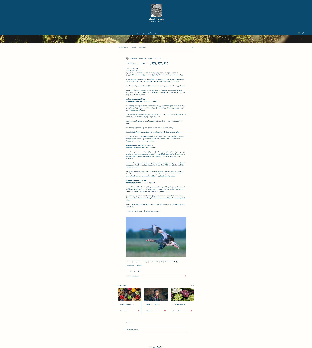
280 (166, 262)
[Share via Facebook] (126, 271)
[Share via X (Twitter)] (130, 271)
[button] (192, 47)
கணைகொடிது (130, 265)
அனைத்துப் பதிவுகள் (123, 47)
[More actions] (185, 58)
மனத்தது (145, 262)
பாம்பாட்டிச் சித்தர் (174, 262)
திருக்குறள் (133, 47)
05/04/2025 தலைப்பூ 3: (127, 304)
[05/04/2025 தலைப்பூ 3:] (129, 294)
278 (157, 262)
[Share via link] (138, 271)
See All (192, 285)
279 (161, 262)
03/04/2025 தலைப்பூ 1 (179, 304)
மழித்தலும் (139, 265)
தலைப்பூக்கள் (142, 47)
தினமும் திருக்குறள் (156, 19)
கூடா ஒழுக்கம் (136, 262)
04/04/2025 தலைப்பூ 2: (153, 304)
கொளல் (129, 262)
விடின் (151, 262)
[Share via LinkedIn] (134, 271)
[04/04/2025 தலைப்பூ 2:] (156, 294)
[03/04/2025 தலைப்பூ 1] (182, 294)
